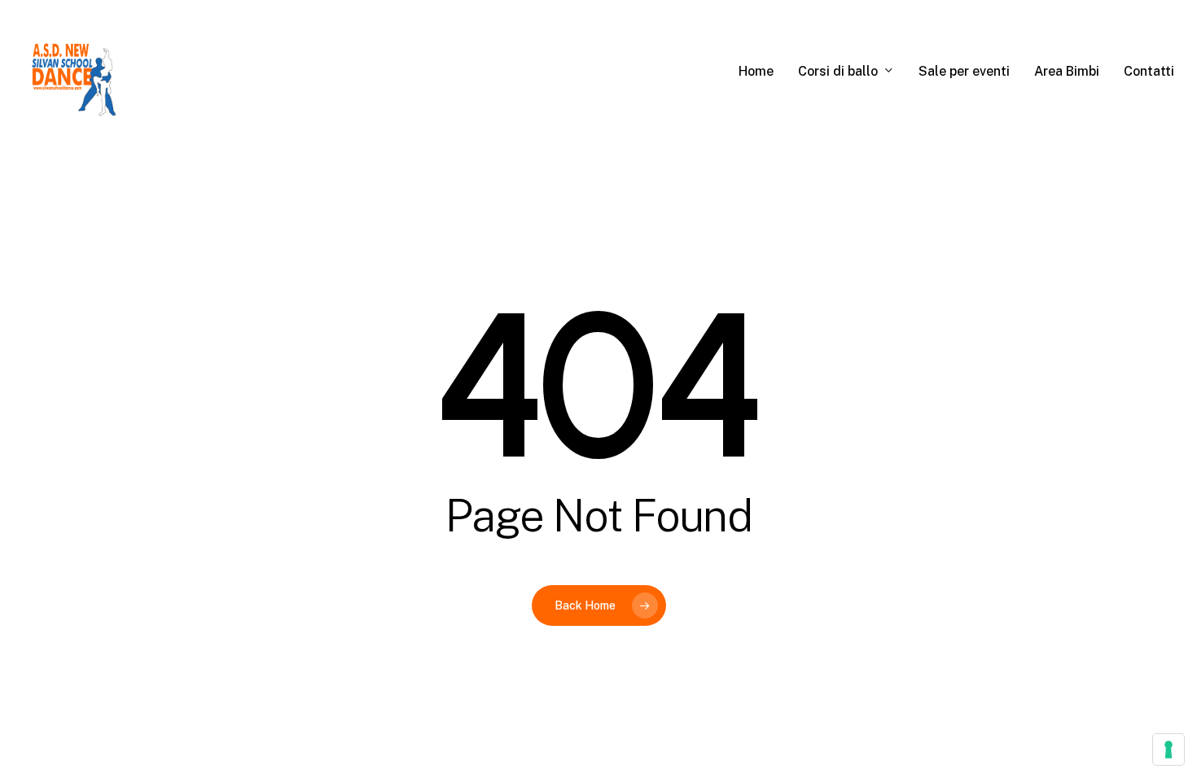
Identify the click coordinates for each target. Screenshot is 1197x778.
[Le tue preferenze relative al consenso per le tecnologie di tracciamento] (1168, 749)
